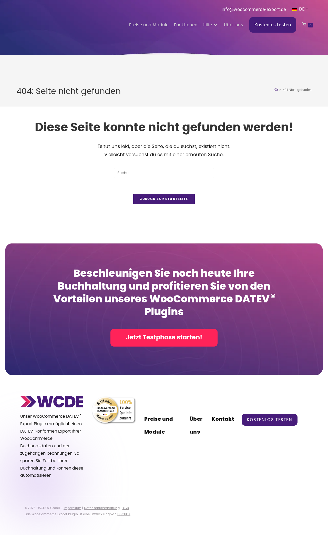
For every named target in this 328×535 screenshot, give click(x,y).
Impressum (72, 508)
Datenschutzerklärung (102, 508)
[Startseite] (276, 90)
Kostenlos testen (269, 420)
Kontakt (222, 419)
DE (301, 9)
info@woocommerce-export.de (254, 9)
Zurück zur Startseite (164, 199)
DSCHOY (123, 514)
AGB (125, 508)
